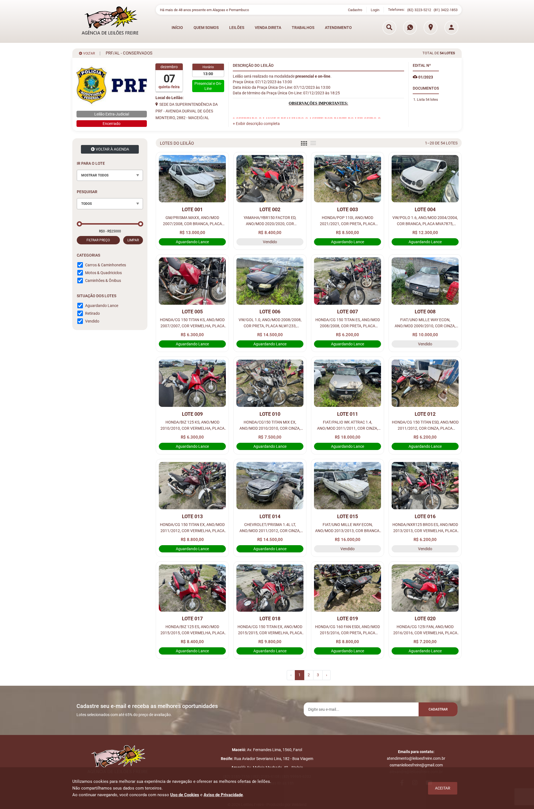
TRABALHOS (303, 27)
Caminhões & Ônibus (103, 280)
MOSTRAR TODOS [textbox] (94, 175)
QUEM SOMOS (206, 27)
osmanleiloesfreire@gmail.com (416, 765)
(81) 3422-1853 (446, 10)
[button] (256, 123)
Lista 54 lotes (427, 99)
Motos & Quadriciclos (103, 273)
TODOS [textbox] (86, 204)
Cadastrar (438, 709)
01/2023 (425, 77)
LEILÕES (236, 27)
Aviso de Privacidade (223, 794)
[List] (313, 143)
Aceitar (442, 788)
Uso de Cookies (184, 794)
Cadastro (355, 10)
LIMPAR (133, 240)
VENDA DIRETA (268, 27)
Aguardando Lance (101, 305)
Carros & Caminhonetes (105, 265)
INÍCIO (177, 27)
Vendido (92, 321)
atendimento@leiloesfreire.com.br (416, 758)
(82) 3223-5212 (419, 10)
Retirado (92, 313)
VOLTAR (88, 53)
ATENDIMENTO (338, 27)
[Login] (451, 28)
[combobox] (110, 175)
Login (375, 10)
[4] (304, 143)
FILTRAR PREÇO (98, 240)
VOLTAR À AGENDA (112, 149)
